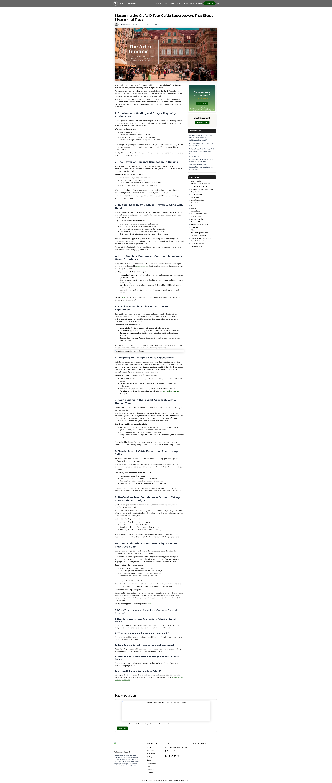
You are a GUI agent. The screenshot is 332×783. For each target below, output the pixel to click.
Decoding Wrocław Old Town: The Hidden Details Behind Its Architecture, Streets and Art (200, 138)
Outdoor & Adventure (198, 222)
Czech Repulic (195, 192)
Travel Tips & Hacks (197, 243)
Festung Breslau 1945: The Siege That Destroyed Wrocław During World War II (202, 151)
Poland (193, 230)
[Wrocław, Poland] (172, 751)
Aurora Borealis (196, 181)
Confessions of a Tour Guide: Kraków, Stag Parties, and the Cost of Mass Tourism (146, 724)
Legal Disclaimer (185, 780)
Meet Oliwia (151, 754)
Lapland (193, 208)
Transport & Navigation (199, 235)
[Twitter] (172, 756)
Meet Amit (150, 750)
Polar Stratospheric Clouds (199, 233)
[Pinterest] (178, 756)
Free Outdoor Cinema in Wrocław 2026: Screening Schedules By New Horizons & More (201, 159)
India (192, 205)
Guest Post (150, 773)
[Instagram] (169, 756)
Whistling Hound (128, 3)
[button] (156, 24)
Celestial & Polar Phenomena (200, 184)
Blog (178, 3)
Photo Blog (194, 227)
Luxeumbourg (195, 211)
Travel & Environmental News (201, 238)
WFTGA (124, 297)
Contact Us (209, 3)
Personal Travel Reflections (146, 24)
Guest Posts (194, 203)
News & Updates (196, 216)
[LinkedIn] (175, 756)
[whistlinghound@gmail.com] (176, 747)
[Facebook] (166, 756)
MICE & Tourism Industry (199, 214)
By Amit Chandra (124, 24)
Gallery (185, 3)
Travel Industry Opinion (199, 241)
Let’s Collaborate (196, 3)
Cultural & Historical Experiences (202, 189)
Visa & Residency (196, 246)
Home (158, 3)
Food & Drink (195, 197)
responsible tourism (171, 391)
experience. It (141, 266)
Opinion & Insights (197, 219)
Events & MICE (152, 763)
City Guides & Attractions (199, 186)
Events (172, 3)
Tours (165, 3)
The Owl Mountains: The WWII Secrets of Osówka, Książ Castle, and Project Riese (201, 167)
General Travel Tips (197, 200)
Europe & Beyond (196, 194)
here (149, 604)
